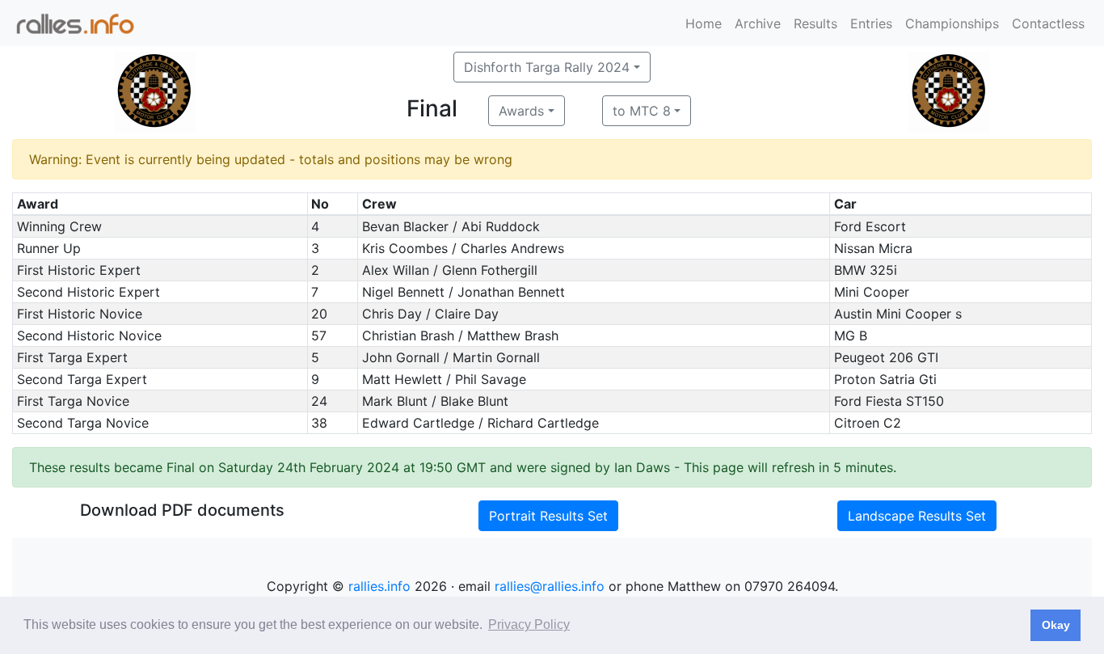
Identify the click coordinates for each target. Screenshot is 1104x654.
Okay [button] (1056, 624)
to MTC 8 (642, 111)
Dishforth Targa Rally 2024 (547, 67)
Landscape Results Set (917, 516)
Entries (871, 23)
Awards (521, 111)
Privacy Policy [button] (529, 624)
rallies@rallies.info (550, 586)
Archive (758, 23)
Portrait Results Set (548, 516)
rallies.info (379, 586)
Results (815, 23)
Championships (952, 23)
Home (703, 23)
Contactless (1048, 23)
